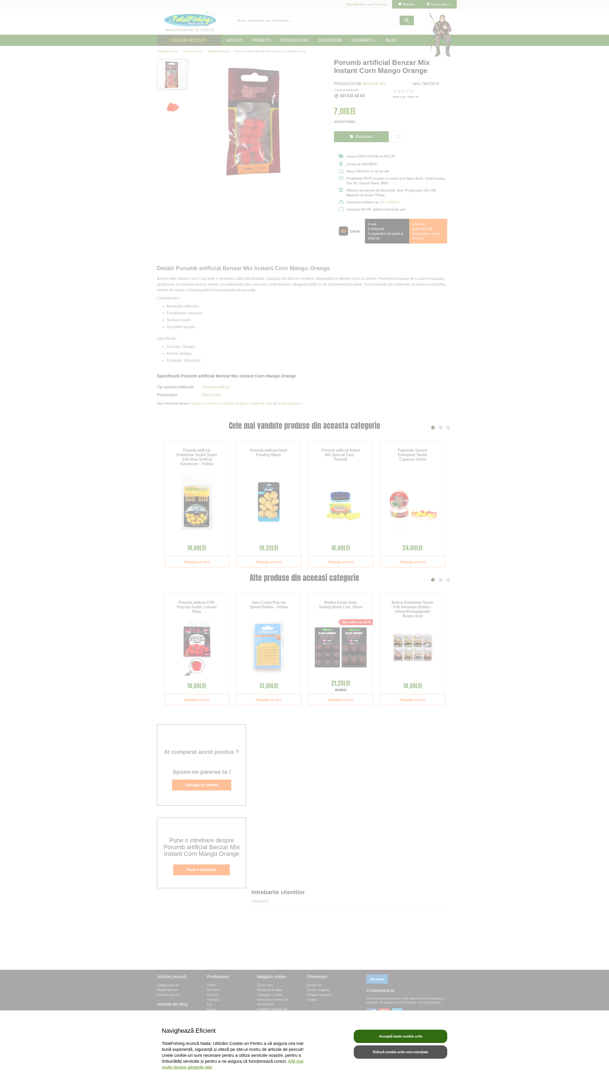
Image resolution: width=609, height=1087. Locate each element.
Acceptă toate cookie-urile (400, 1036)
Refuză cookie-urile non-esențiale (400, 1052)
